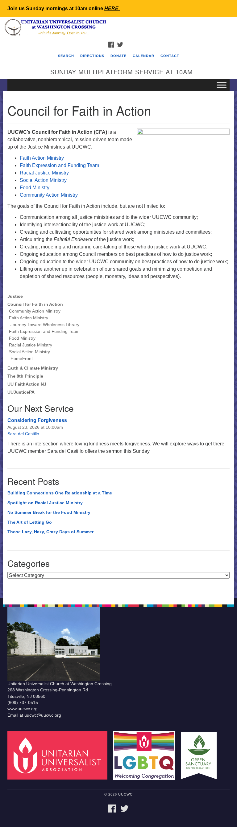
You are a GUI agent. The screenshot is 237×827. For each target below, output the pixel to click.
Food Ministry (34, 187)
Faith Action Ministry (42, 158)
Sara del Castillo (23, 433)
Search (66, 56)
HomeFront (21, 358)
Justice (15, 296)
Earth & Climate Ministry (32, 368)
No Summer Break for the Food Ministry (48, 512)
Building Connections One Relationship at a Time (59, 492)
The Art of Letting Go (29, 522)
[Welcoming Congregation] (146, 755)
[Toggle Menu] (222, 85)
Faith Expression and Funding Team (59, 165)
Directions (92, 56)
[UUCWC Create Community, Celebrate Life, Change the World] (118, 28)
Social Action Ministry (43, 180)
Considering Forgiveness (37, 420)
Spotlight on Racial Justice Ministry (45, 502)
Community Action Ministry (49, 195)
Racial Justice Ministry (44, 172)
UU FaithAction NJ (26, 384)
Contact (169, 56)
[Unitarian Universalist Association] (59, 755)
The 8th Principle (25, 376)
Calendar (143, 56)
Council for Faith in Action (35, 304)
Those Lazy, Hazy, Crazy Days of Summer (50, 531)
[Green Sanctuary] (201, 755)
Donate (118, 56)
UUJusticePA (21, 392)
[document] (118, 344)
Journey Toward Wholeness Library (44, 324)
